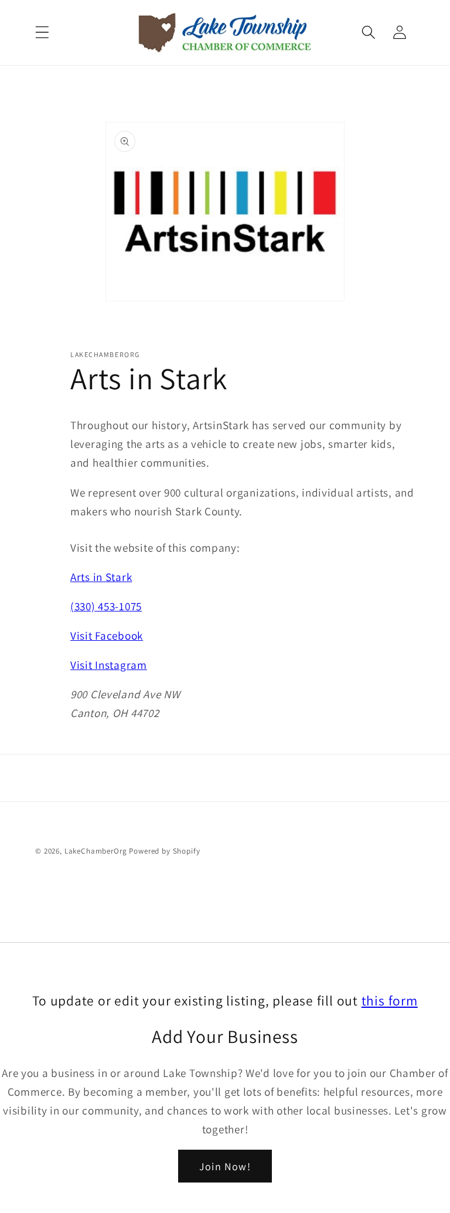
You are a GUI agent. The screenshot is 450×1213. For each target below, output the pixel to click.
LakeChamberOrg (95, 851)
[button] (42, 32)
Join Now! (225, 1166)
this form (390, 1000)
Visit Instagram (108, 664)
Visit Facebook (106, 635)
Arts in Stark (101, 577)
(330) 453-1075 (106, 606)
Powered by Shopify (164, 851)
